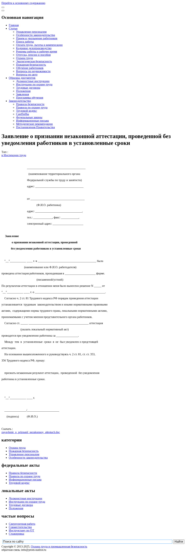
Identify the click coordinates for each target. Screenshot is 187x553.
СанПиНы (22, 114)
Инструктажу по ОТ (21, 530)
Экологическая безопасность (34, 61)
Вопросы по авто (26, 74)
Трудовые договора (28, 87)
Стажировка (16, 533)
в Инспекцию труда (13, 155)
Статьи (13, 28)
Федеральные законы (29, 117)
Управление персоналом (31, 31)
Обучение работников (29, 68)
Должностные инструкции (32, 81)
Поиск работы (25, 41)
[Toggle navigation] (2, 7)
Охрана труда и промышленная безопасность (59, 546)
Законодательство (20, 100)
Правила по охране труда (31, 107)
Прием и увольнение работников (36, 38)
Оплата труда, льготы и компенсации (39, 44)
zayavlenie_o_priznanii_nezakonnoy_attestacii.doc (30, 432)
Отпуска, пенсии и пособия (33, 54)
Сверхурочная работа (22, 523)
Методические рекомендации (34, 123)
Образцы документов (22, 77)
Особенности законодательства (35, 35)
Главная (14, 25)
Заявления (22, 94)
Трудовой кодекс (26, 110)
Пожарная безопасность (31, 64)
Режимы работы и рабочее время (36, 51)
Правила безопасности (30, 104)
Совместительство (20, 527)
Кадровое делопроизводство (33, 48)
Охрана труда (24, 58)
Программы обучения (29, 97)
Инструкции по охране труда (34, 84)
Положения (23, 91)
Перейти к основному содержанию (23, 3)
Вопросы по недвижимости (33, 71)
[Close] (2, 10)
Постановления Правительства (35, 127)
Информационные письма (32, 120)
